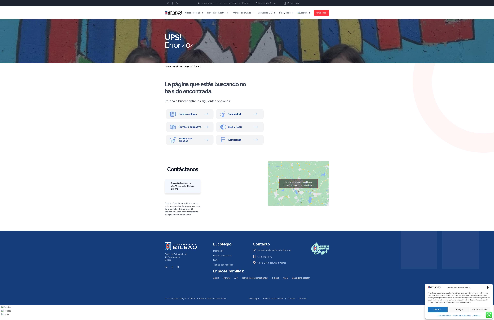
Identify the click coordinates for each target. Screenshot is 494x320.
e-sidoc (275, 278)
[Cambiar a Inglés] (6, 314)
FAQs (215, 260)
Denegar (459, 309)
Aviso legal (254, 298)
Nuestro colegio (192, 13)
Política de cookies (444, 315)
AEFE (285, 278)
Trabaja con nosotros (223, 265)
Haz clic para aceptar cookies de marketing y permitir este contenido (299, 183)
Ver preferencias (480, 309)
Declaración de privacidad (461, 315)
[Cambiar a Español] (6, 307)
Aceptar (437, 309)
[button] (489, 287)
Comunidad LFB (265, 13)
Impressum (476, 315)
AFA (236, 278)
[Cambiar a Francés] (6, 311)
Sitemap (303, 298)
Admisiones (321, 13)
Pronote (226, 278)
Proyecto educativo (216, 13)
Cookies (291, 298)
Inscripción (218, 251)
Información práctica (241, 13)
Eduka (216, 278)
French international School (255, 278)
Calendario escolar (301, 278)
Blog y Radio (285, 13)
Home (168, 66)
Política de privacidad (273, 298)
